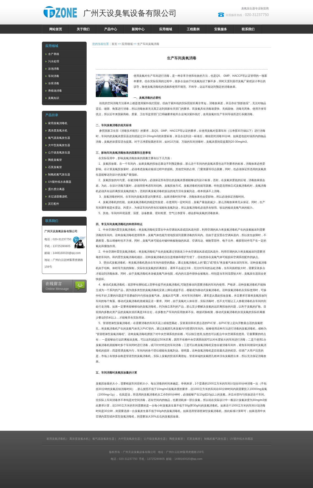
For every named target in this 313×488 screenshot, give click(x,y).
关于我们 (83, 29)
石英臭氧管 (54, 167)
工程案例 (193, 29)
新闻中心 (138, 29)
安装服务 (220, 29)
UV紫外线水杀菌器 (59, 181)
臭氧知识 (53, 98)
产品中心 (110, 29)
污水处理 (53, 61)
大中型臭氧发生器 (58, 145)
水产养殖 (53, 54)
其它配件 (53, 203)
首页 (114, 44)
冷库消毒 (53, 83)
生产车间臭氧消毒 (148, 44)
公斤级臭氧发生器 (58, 152)
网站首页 (55, 29)
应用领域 (165, 29)
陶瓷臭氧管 (54, 159)
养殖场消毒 (54, 90)
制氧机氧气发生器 (58, 174)
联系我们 (248, 29)
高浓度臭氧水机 (57, 130)
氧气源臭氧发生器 (58, 137)
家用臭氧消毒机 (57, 123)
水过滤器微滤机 (57, 196)
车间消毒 (53, 76)
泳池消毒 (53, 68)
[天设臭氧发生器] (60, 20)
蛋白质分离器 (56, 189)
